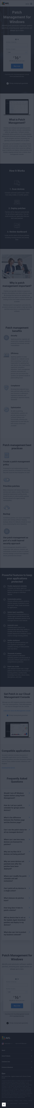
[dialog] (17, 554)
